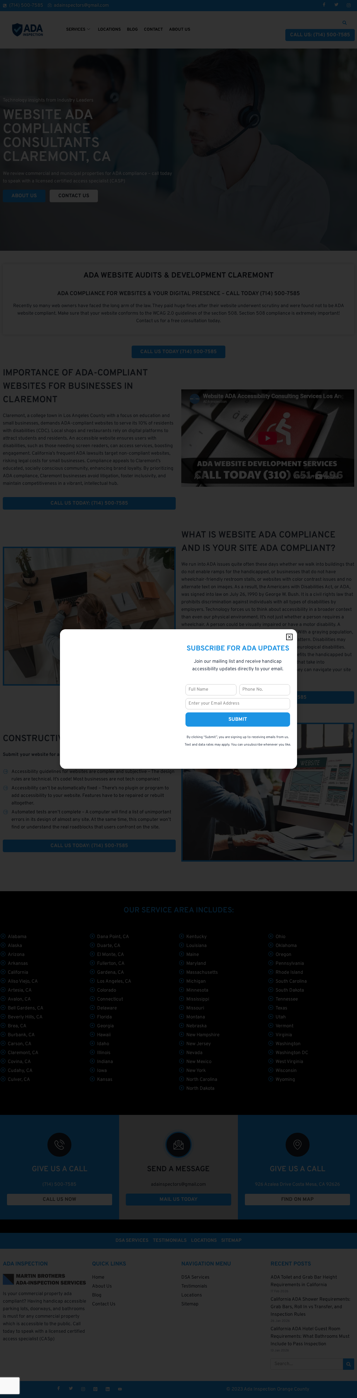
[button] (289, 637)
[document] (178, 699)
